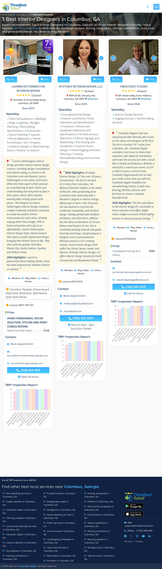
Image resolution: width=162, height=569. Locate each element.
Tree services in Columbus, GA (99, 557)
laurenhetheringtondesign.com (27, 363)
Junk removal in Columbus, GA (59, 533)
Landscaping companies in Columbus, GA (59, 541)
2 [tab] (25, 72)
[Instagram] (137, 536)
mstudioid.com (72, 311)
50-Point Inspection (27, 28)
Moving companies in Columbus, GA (96, 495)
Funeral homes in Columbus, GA (60, 495)
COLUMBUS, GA (23, 15)
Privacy (128, 541)
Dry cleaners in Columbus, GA (20, 550)
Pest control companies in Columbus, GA (99, 508)
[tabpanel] (28, 59)
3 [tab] (80, 72)
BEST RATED (7, 15)
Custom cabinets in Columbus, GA (20, 544)
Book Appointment (22, 343)
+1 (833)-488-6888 (144, 530)
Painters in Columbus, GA (100, 501)
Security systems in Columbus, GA (95, 541)
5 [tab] (33, 72)
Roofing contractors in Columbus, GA (97, 533)
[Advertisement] (81, 454)
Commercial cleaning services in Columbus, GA (19, 528)
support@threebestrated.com (139, 525)
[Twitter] (131, 536)
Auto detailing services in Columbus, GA (17, 495)
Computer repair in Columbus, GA (19, 536)
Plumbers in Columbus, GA (60, 560)
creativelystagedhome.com (132, 279)
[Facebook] (125, 536)
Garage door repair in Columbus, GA (56, 503)
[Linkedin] (149, 536)
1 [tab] (22, 72)
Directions (92, 98)
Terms (139, 541)
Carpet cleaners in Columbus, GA (19, 503)
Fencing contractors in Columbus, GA (16, 557)
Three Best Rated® (27, 566)
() (36, 95)
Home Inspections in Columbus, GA (96, 524)
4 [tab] (30, 72)
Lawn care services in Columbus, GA (56, 549)
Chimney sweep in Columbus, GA (19, 520)
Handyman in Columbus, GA (60, 509)
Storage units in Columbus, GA (99, 549)
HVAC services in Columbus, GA (59, 524)
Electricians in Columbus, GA (60, 555)
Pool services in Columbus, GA (99, 516)
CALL (12, 79)
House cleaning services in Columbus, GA (59, 516)
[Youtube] (143, 536)
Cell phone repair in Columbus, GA (20, 511)
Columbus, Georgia (81, 486)
